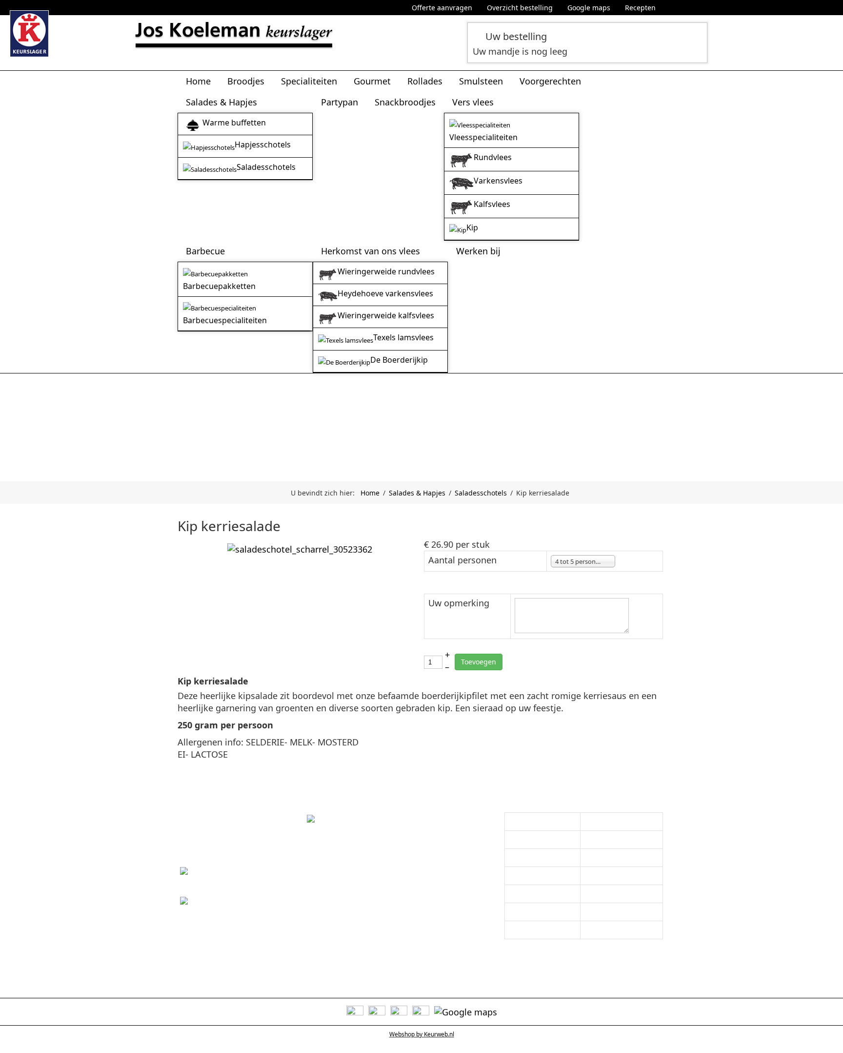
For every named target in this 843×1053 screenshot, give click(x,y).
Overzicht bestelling (520, 7)
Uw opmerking (458, 603)
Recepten (640, 7)
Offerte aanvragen (442, 7)
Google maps (588, 7)
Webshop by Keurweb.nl (421, 1034)
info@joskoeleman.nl (223, 915)
